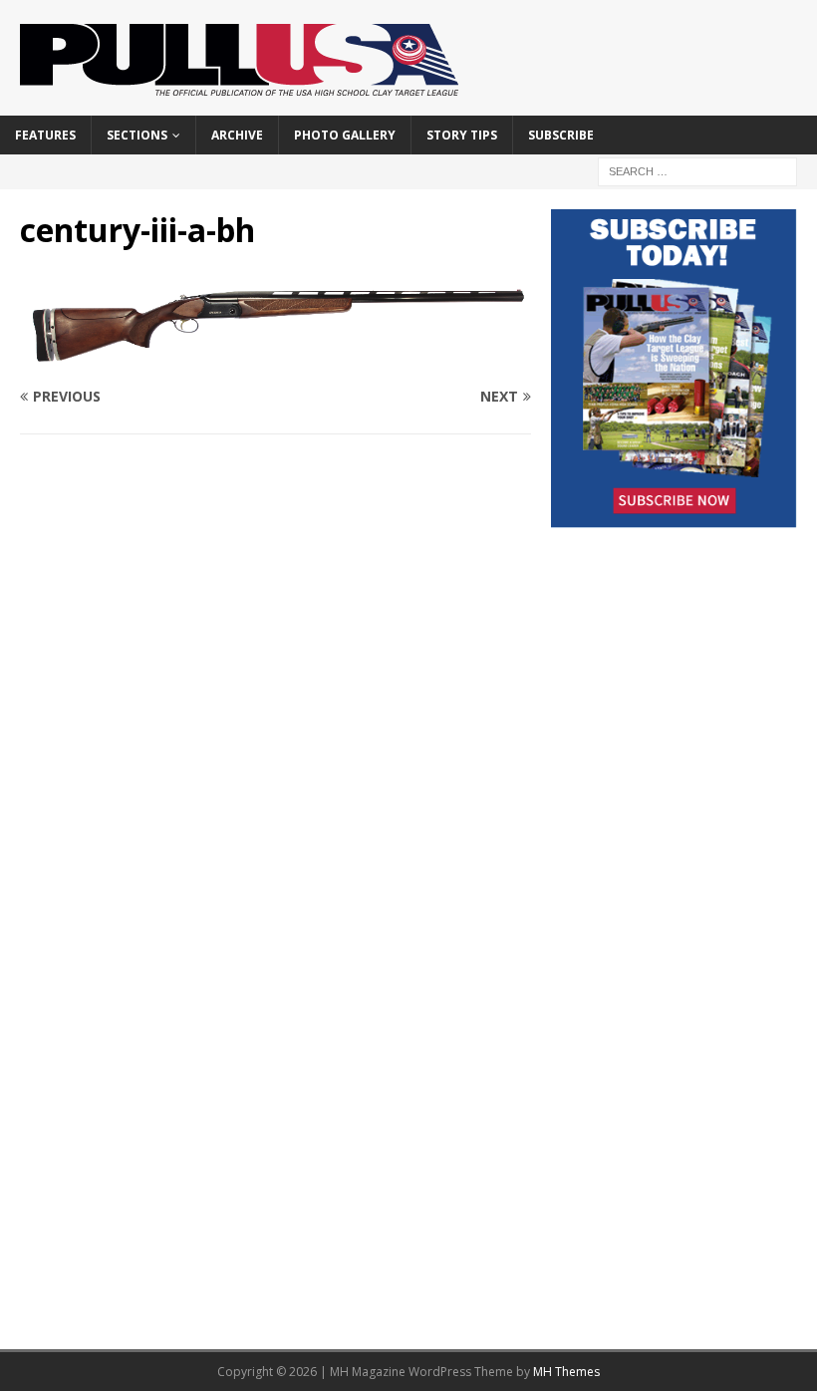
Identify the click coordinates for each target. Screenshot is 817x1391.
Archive (237, 135)
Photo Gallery (345, 135)
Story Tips (461, 135)
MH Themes (566, 1371)
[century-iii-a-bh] (275, 357)
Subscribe (561, 135)
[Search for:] (697, 169)
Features (45, 135)
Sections (137, 135)
